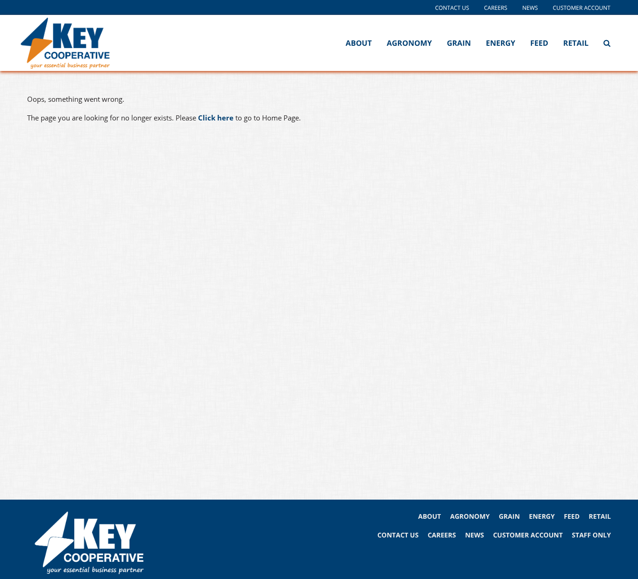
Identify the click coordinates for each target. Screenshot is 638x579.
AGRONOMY (470, 516)
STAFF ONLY (591, 535)
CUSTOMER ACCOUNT (528, 535)
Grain (459, 43)
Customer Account (581, 8)
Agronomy (409, 43)
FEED (572, 516)
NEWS (474, 535)
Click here (216, 117)
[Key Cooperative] (78, 43)
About (359, 43)
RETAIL (600, 516)
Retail (575, 43)
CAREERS (442, 535)
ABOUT (429, 516)
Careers (495, 8)
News (530, 8)
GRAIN (509, 516)
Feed (539, 43)
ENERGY (542, 516)
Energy (500, 43)
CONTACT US (397, 535)
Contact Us (452, 8)
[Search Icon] (606, 43)
